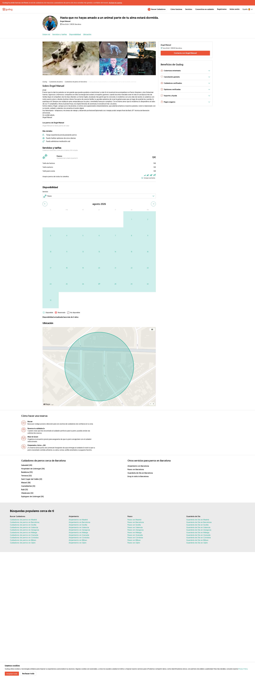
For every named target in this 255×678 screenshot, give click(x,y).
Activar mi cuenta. (115, 3)
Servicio (45, 192)
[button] (185, 71)
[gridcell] (131, 219)
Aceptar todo (11, 674)
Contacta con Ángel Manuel (185, 53)
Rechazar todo (28, 673)
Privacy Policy (243, 669)
